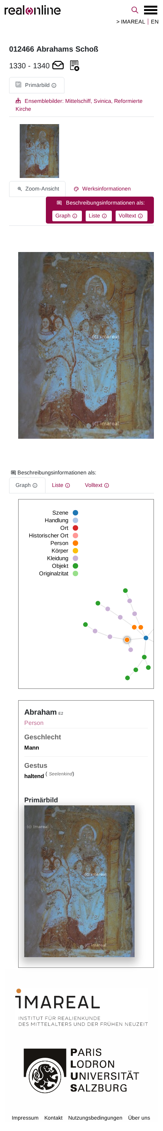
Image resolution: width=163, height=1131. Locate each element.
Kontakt (53, 1118)
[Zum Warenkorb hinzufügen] (58, 66)
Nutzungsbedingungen (95, 1118)
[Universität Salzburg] (81, 1070)
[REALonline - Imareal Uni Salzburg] (81, 10)
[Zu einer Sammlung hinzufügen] (74, 66)
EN (154, 22)
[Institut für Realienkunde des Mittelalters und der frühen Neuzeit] (81, 1007)
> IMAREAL (130, 22)
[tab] (36, 85)
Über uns (139, 1118)
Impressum (25, 1118)
